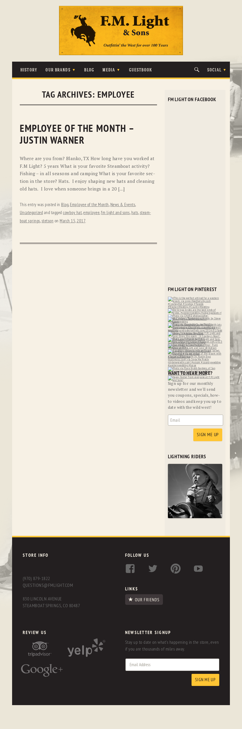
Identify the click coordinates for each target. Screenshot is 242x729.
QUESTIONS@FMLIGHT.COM (48, 585)
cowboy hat (72, 212)
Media (108, 70)
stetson (48, 221)
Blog (89, 70)
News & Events (122, 204)
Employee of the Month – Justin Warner (77, 134)
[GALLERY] (195, 516)
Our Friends (147, 599)
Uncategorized (31, 212)
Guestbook (140, 70)
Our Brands (57, 70)
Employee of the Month (89, 204)
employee (91, 212)
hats (134, 212)
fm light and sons (115, 212)
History (28, 70)
